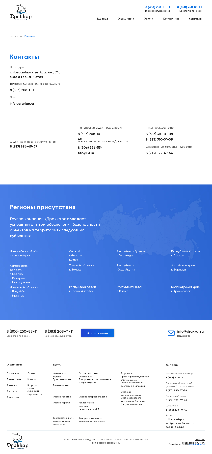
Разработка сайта (187, 444)
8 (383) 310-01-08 (159, 134)
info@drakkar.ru (22, 104)
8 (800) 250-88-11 (189, 7)
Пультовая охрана (63, 379)
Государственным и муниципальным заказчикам (63, 421)
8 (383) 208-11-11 (157, 7)
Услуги (148, 18)
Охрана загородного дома (93, 396)
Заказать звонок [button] (97, 333)
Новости (31, 379)
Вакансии (12, 385)
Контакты (195, 18)
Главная (102, 18)
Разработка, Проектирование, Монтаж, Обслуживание (135, 376)
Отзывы (31, 373)
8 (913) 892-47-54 (159, 153)
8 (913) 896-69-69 (23, 146)
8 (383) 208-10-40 (176, 409)
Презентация (14, 379)
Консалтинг (171, 18)
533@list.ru (86, 153)
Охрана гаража (61, 402)
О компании (126, 18)
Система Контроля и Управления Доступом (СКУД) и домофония (133, 401)
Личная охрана (61, 385)
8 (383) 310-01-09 (159, 139)
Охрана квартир (62, 396)
